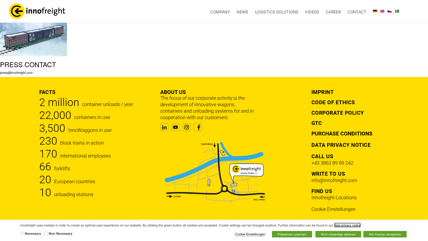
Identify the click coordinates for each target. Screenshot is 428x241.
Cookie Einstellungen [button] (333, 209)
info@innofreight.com (334, 180)
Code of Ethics (333, 102)
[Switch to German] (375, 11)
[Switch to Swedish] (397, 11)
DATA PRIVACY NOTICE (341, 145)
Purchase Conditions (341, 134)
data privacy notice (347, 225)
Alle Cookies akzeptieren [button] (385, 234)
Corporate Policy (337, 113)
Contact (357, 12)
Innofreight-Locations (334, 197)
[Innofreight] (56, 11)
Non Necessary (60, 233)
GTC (316, 123)
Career (333, 12)
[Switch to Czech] (390, 11)
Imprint (322, 92)
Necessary (33, 233)
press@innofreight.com (16, 72)
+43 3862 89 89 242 (332, 163)
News (242, 12)
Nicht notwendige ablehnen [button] (338, 234)
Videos (312, 12)
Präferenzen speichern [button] (292, 234)
